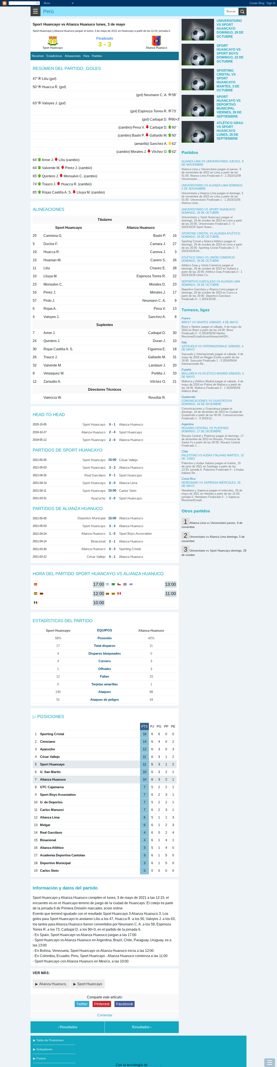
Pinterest (102, 1004)
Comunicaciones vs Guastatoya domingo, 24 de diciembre (207, 402)
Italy (184, 342)
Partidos (97, 56)
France (186, 318)
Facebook (124, 1004)
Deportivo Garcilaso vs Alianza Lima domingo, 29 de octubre (211, 283)
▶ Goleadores (42, 1049)
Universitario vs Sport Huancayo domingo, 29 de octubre (208, 211)
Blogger (154, 1065)
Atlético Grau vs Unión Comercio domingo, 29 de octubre (208, 259)
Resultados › (141, 1027)
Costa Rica (188, 478)
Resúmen (38, 56)
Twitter (82, 1004)
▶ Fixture (39, 1058)
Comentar (104, 1015)
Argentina (187, 424)
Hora (86, 56)
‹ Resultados (67, 1027)
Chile (185, 451)
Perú (48, 11)
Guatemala (188, 397)
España (186, 369)
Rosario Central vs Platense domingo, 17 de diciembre (205, 429)
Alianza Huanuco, (53, 984)
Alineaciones (73, 56)
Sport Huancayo (89, 984)
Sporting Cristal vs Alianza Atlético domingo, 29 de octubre (211, 235)
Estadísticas (54, 56)
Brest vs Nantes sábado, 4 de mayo (210, 322)
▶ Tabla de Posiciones (48, 1040)
